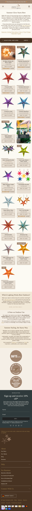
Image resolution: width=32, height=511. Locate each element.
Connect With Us (7, 489)
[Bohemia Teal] (24, 226)
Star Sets (14, 33)
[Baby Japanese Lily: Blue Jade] (8, 249)
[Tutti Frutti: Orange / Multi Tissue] (8, 273)
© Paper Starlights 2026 (7, 500)
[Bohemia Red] (8, 226)
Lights (19, 33)
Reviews (3, 459)
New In (21, 32)
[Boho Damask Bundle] (8, 151)
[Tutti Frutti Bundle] (24, 202)
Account (8, 502)
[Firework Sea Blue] (24, 103)
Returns (25, 500)
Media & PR (4, 483)
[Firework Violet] (8, 103)
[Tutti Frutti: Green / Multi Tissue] (24, 151)
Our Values (4, 454)
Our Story (3, 451)
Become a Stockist (6, 473)
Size (25, 32)
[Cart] (29, 6)
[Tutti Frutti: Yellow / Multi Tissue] (24, 249)
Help (3, 464)
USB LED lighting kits (9, 299)
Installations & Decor (6, 481)
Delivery (20, 500)
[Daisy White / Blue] (8, 202)
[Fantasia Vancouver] (24, 78)
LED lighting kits (26, 25)
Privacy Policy (5, 422)
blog (2, 322)
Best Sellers (15, 32)
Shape (29, 32)
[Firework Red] (8, 78)
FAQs (15, 500)
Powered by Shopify (16, 502)
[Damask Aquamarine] (24, 53)
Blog (2, 456)
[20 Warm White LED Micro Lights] (8, 53)
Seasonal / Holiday (6, 32)
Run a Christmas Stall (6, 478)
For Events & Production (7, 475)
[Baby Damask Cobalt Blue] (8, 176)
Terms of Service (16, 422)
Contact (3, 502)
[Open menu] (2, 6)
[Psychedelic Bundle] (24, 176)
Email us (14, 342)
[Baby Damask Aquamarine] (8, 127)
